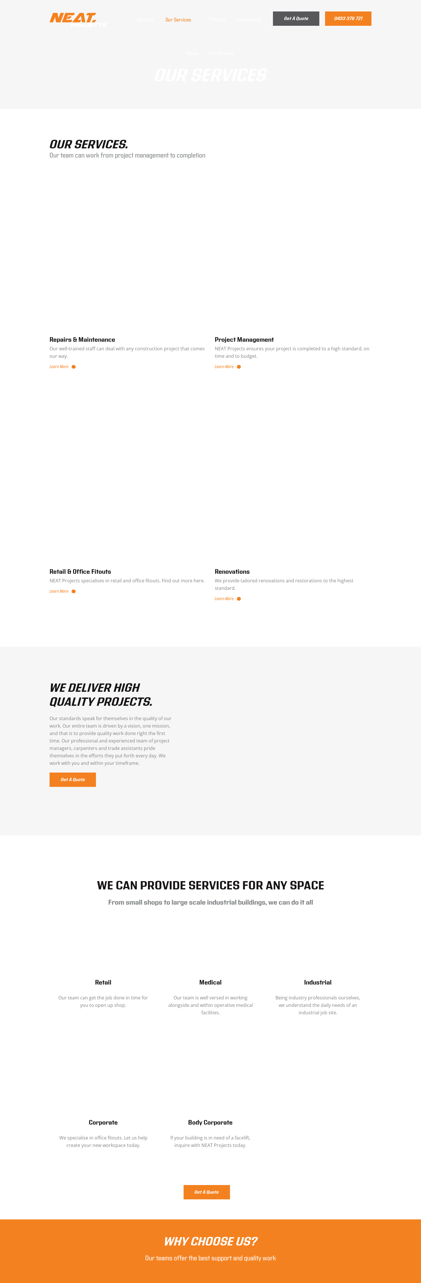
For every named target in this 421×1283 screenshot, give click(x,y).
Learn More (59, 367)
